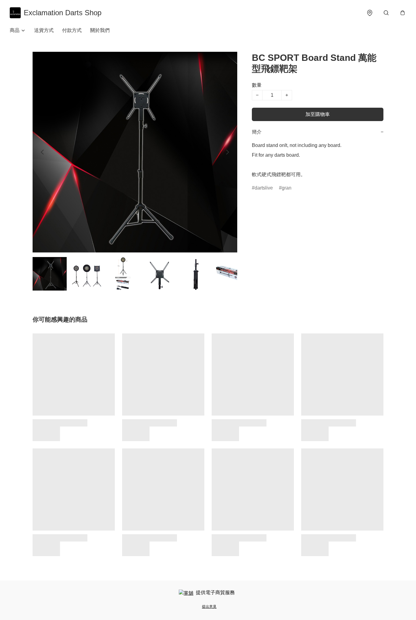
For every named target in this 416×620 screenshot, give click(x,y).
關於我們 (100, 30)
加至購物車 (317, 114)
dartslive (264, 187)
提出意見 (209, 606)
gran (286, 187)
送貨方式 (44, 30)
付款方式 (72, 30)
